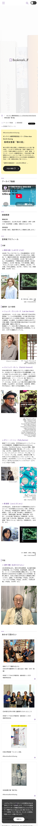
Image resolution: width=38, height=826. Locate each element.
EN (35, 3)
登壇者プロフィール (9, 126)
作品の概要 (10, 168)
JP (32, 3)
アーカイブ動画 (8, 123)
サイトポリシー (15, 810)
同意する (19, 819)
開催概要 (19, 123)
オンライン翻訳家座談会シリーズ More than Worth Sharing (21, 115)
